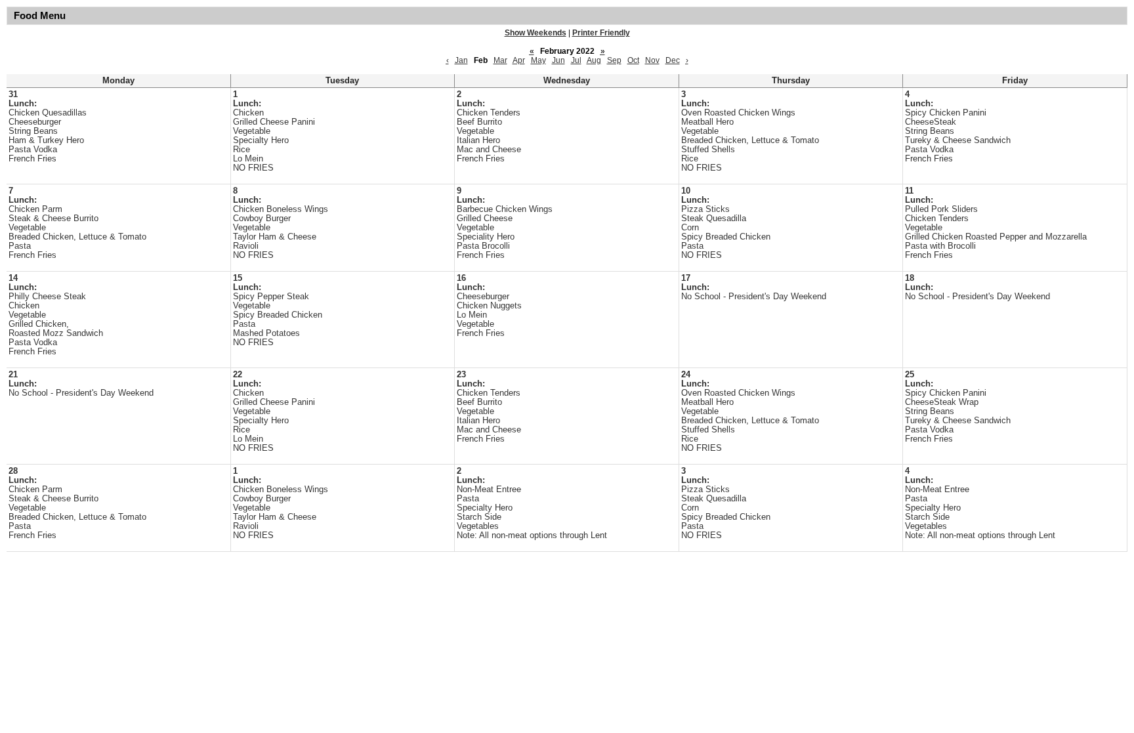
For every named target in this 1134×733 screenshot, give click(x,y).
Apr (519, 60)
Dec (672, 60)
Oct (633, 60)
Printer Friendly (601, 32)
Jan (461, 60)
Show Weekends (535, 32)
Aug (594, 60)
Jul (576, 60)
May (538, 60)
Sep (614, 60)
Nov (652, 60)
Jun (558, 60)
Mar (500, 60)
